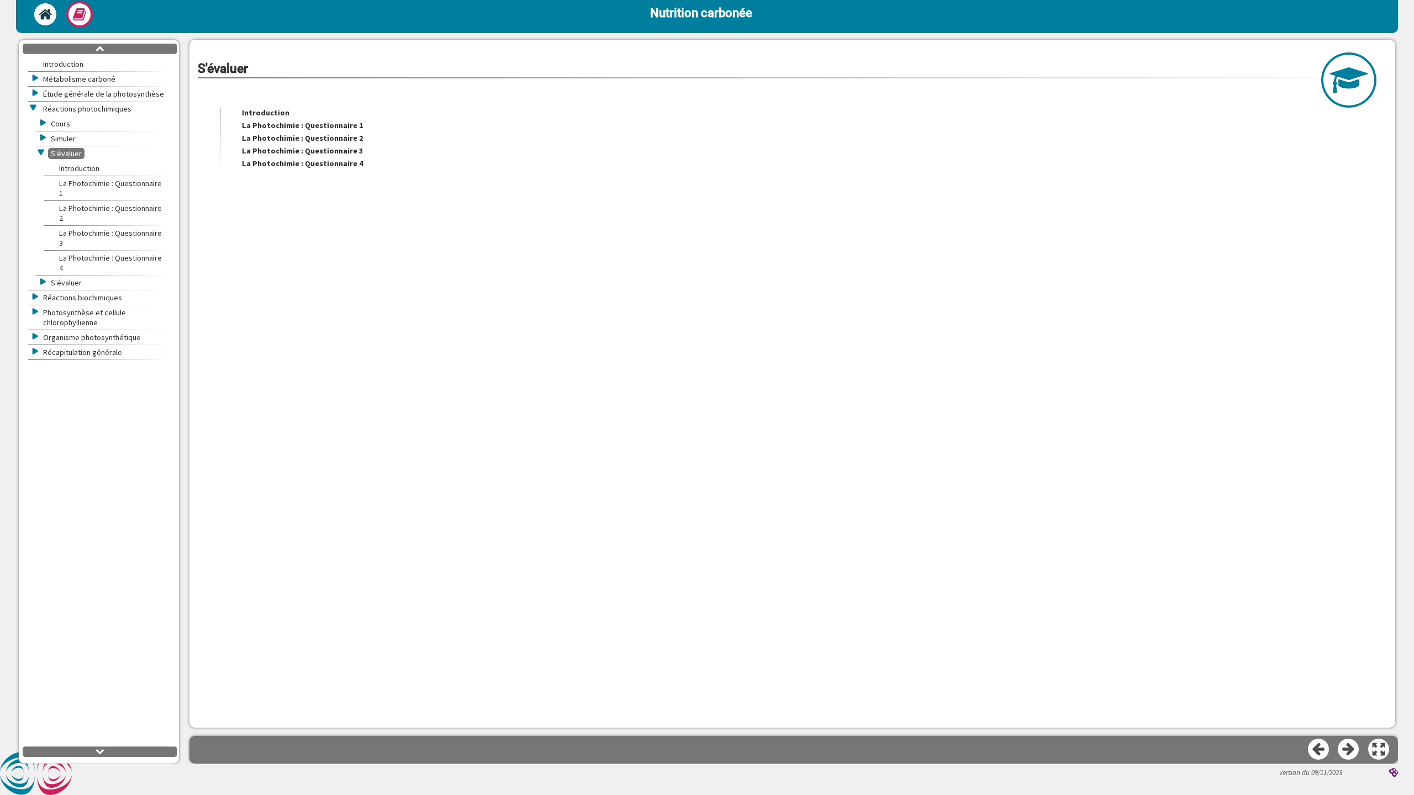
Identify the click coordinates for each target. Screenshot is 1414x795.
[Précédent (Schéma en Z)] (1319, 750)
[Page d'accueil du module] (45, 14)
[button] (1379, 750)
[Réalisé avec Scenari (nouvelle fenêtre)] (1393, 773)
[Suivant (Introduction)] (1349, 750)
